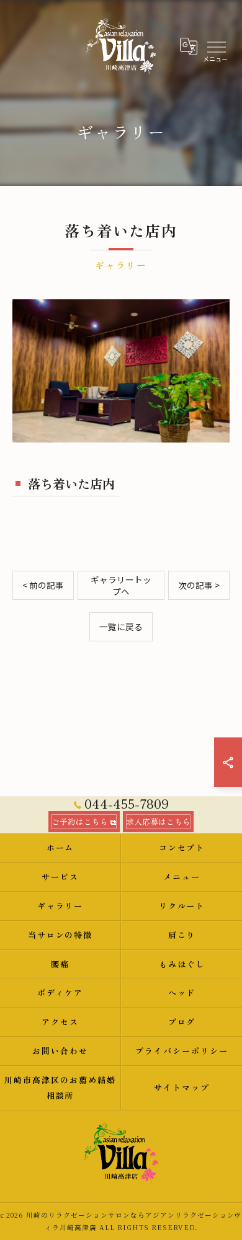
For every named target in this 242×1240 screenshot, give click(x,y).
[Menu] (216, 45)
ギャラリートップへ (121, 585)
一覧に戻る (121, 626)
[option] (121, 371)
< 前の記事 (43, 585)
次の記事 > (199, 585)
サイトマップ (182, 1087)
